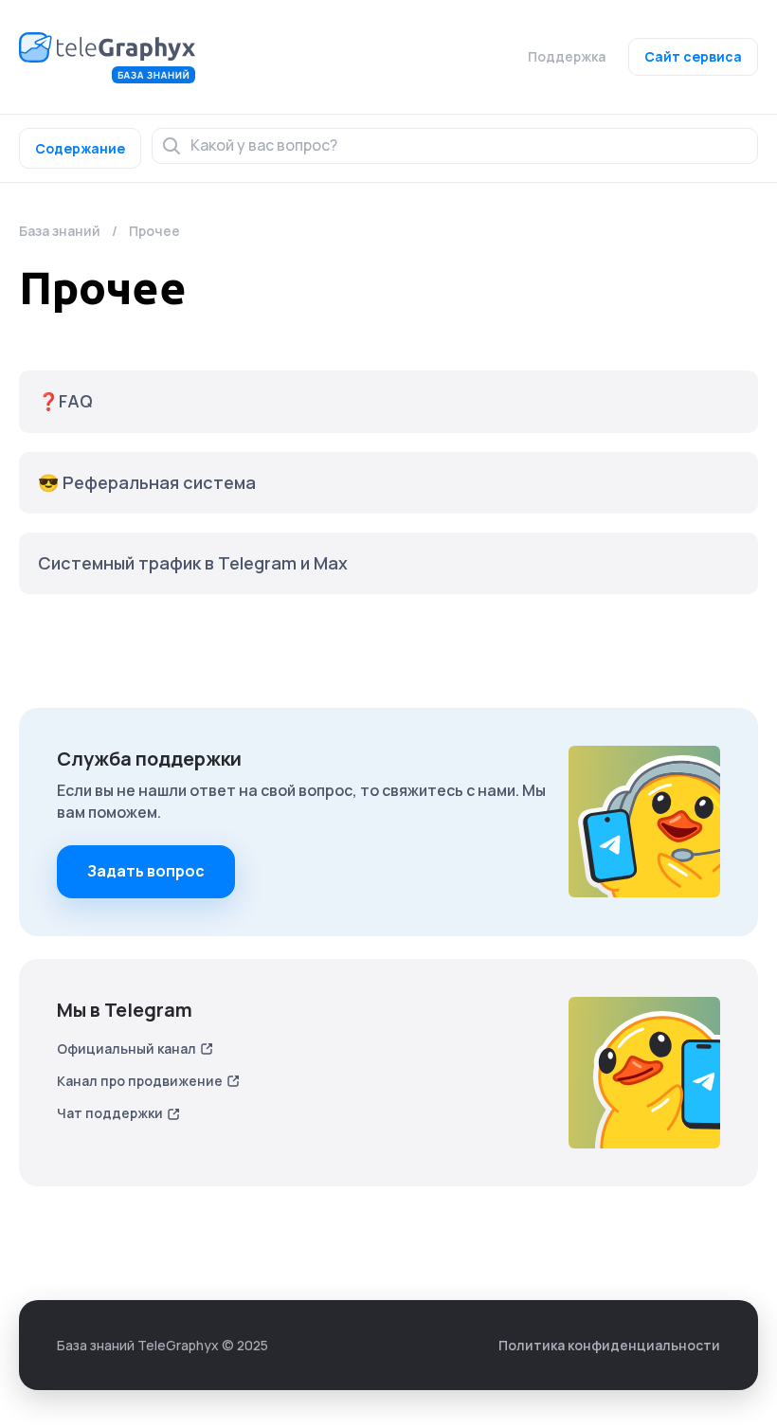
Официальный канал (126, 1048)
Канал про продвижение (140, 1081)
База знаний (59, 231)
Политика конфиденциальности (609, 1345)
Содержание (80, 148)
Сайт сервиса (693, 56)
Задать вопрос (146, 870)
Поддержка (566, 56)
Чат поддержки (110, 1113)
